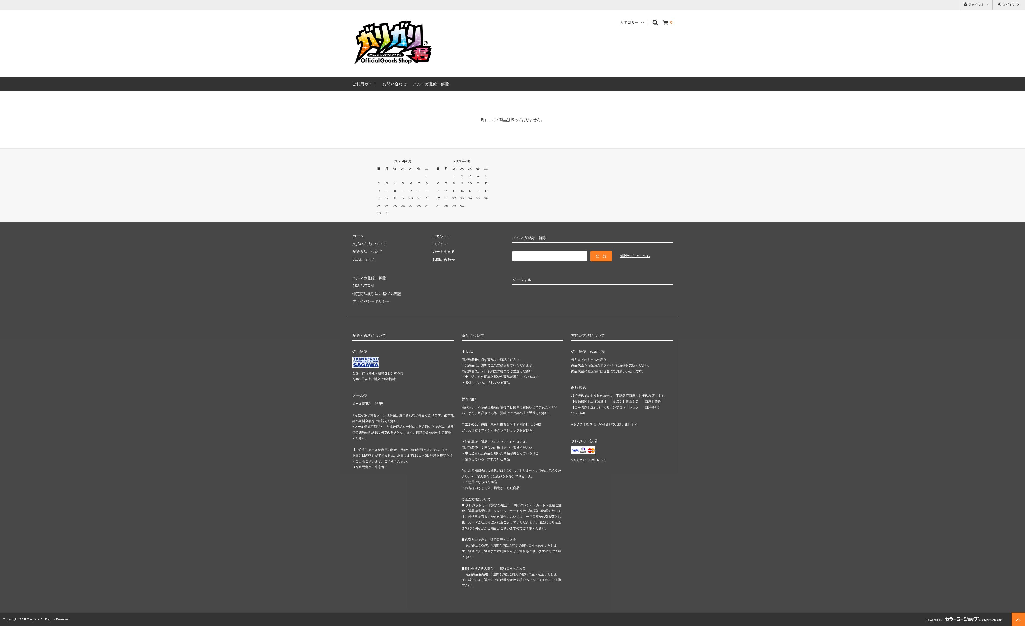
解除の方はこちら (635, 255)
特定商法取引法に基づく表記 (376, 293)
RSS (356, 285)
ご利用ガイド (364, 84)
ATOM (368, 285)
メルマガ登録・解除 (431, 84)
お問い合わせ (395, 84)
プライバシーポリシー (371, 301)
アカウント (976, 5)
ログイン (1009, 5)
